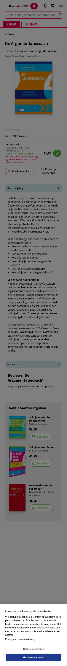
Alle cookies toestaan (33, 657)
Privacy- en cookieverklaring (20, 639)
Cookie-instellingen (33, 649)
